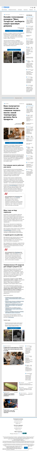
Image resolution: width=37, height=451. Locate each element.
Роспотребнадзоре (7, 229)
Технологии (29, 69)
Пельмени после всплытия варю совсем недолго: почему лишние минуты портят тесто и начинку (14, 298)
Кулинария (29, 26)
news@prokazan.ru (18, 428)
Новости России (28, 47)
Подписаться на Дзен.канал (14, 30)
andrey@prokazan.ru (18, 422)
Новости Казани (7, 14)
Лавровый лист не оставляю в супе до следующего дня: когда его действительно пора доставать (14, 308)
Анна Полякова (18, 123)
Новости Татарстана (28, 365)
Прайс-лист (18, 423)
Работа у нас (18, 429)
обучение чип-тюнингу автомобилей (29, 57)
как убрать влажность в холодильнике (29, 123)
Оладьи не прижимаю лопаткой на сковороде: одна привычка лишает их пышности (14, 312)
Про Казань (17, 196)
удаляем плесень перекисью (28, 35)
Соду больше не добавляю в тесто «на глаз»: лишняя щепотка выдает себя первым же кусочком (14, 305)
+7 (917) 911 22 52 (18, 420)
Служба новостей (21, 27)
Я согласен (25, 448)
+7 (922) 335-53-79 (18, 426)
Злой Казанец (11, 317)
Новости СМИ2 (6, 329)
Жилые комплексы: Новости (29, 61)
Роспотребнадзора (13, 184)
